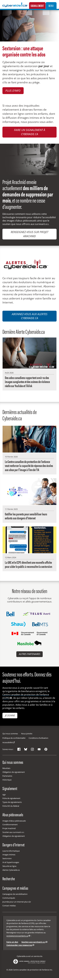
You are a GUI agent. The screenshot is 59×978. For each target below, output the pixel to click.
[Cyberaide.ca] (15, 6)
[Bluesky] (25, 749)
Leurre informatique (11, 851)
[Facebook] (18, 749)
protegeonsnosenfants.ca (17, 936)
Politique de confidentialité (13, 738)
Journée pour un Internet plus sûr (16, 901)
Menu (51, 5)
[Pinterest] (45, 749)
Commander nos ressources (19, 945)
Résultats (6, 768)
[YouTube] (39, 749)
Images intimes (8, 854)
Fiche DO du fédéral (10, 806)
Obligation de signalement (13, 772)
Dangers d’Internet (13, 844)
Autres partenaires (29, 654)
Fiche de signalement (11, 798)
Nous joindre (26, 733)
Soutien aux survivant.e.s (33, 942)
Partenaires (7, 776)
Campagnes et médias (15, 888)
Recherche (8, 878)
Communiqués (8, 898)
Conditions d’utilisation (38, 738)
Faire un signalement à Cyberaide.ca (29, 132)
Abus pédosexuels (12, 815)
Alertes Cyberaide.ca (11, 870)
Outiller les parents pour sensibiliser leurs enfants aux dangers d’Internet (26, 516)
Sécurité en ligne (9, 866)
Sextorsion (7, 858)
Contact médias (9, 905)
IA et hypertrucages (10, 862)
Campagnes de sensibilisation (14, 894)
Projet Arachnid (9, 828)
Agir (4, 794)
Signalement (37, 5)
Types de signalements (12, 802)
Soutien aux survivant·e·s (13, 832)
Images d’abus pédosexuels (14, 821)
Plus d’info (12, 90)
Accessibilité (7, 742)
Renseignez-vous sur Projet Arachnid (29, 234)
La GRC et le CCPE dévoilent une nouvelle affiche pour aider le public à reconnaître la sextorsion (28, 564)
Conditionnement (10, 824)
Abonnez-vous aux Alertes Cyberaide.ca (29, 316)
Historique (6, 779)
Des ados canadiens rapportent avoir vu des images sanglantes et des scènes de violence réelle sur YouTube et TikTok (27, 382)
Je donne (10, 715)
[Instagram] (32, 749)
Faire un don (12, 942)
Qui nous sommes (10, 733)
